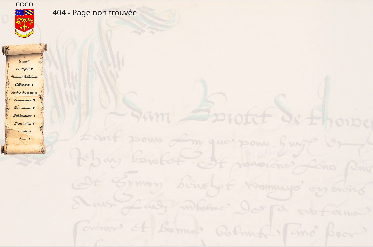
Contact (24, 139)
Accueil (24, 61)
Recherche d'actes (24, 92)
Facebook (24, 131)
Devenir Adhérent (24, 76)
